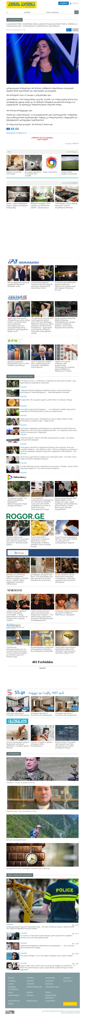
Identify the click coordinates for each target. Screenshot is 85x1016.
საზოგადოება (14, 20)
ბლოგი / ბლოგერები (52, 12)
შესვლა (75, 3)
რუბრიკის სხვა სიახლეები (20, 376)
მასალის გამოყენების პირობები (70, 1013)
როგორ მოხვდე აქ (72, 152)
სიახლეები (27, 12)
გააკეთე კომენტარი (72, 143)
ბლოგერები (13, 754)
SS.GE (9, 152)
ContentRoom (70, 183)
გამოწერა (63, 3)
